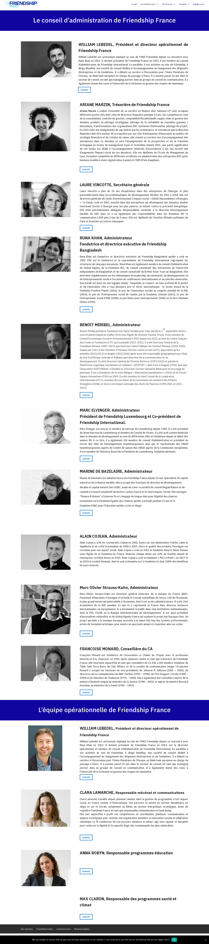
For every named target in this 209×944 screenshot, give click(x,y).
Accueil (134, 4)
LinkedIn (84, 89)
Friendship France (45, 929)
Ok (174, 939)
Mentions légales (82, 929)
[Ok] (205, 939)
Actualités (182, 4)
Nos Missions (167, 4)
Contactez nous (63, 929)
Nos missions (27, 929)
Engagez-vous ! (199, 4)
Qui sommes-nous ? (148, 4)
